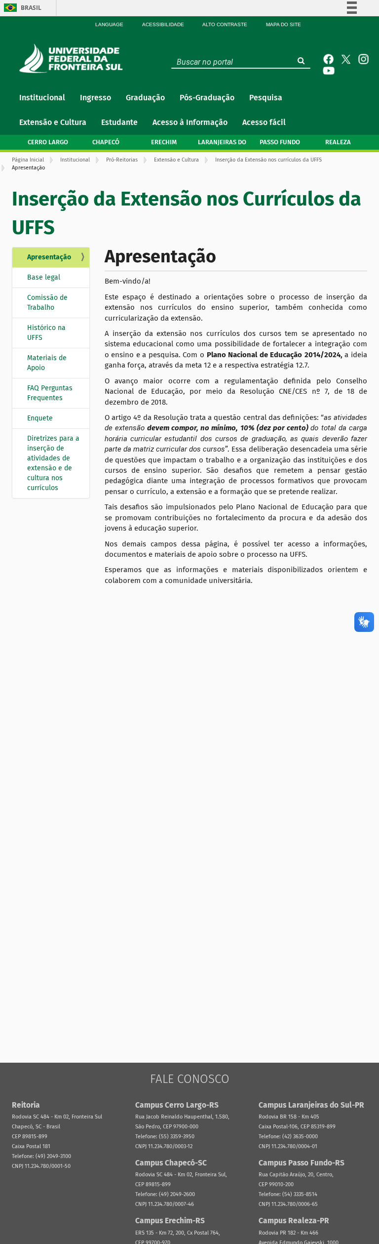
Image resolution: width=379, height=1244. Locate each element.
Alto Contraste (224, 24)
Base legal (43, 277)
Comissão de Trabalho (47, 302)
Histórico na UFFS (46, 333)
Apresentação (49, 257)
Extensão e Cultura (176, 160)
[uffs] (73, 58)
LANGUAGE (109, 24)
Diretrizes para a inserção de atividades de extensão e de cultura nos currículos (53, 463)
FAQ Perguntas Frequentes (50, 393)
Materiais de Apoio (47, 363)
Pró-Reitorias (122, 160)
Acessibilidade (163, 24)
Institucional (75, 160)
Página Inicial (28, 160)
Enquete (40, 418)
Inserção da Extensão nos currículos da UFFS (268, 160)
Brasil (31, 7)
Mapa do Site (283, 24)
